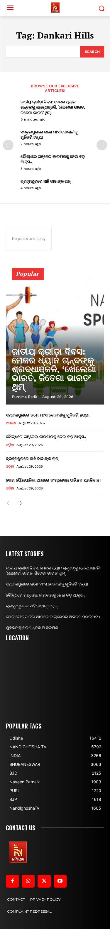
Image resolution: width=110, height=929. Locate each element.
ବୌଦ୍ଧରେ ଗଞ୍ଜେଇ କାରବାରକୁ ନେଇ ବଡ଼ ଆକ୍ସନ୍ (53, 159)
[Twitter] (44, 881)
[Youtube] (60, 881)
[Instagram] (28, 881)
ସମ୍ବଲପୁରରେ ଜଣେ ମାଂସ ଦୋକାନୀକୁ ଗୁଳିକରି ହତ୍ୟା (49, 134)
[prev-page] (8, 145)
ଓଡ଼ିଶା (10, 445)
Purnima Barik (24, 397)
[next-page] (102, 145)
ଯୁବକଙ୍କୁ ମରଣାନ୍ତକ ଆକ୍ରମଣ (32, 627)
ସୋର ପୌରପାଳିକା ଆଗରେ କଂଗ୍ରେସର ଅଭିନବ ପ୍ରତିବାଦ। (53, 480)
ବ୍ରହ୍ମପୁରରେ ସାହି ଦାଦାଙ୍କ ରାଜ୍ (45, 181)
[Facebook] (12, 881)
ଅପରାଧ (11, 423)
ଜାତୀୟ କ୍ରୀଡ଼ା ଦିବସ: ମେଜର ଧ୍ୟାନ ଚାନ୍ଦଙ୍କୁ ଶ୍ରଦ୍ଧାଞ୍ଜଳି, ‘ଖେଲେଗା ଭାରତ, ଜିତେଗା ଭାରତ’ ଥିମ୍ (53, 107)
